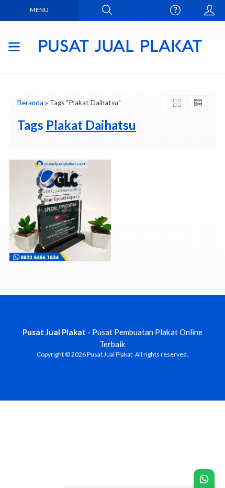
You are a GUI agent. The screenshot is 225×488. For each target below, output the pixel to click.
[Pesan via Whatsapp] (141, 10)
